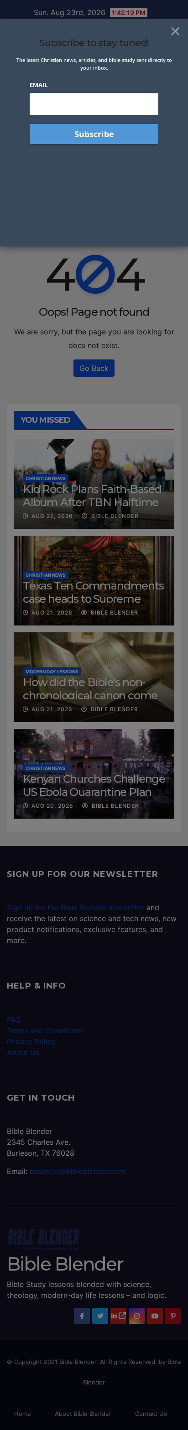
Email (38, 85)
